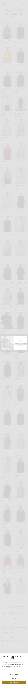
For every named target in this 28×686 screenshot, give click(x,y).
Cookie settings (14, 674)
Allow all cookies (14, 682)
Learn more (5, 670)
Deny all (14, 678)
